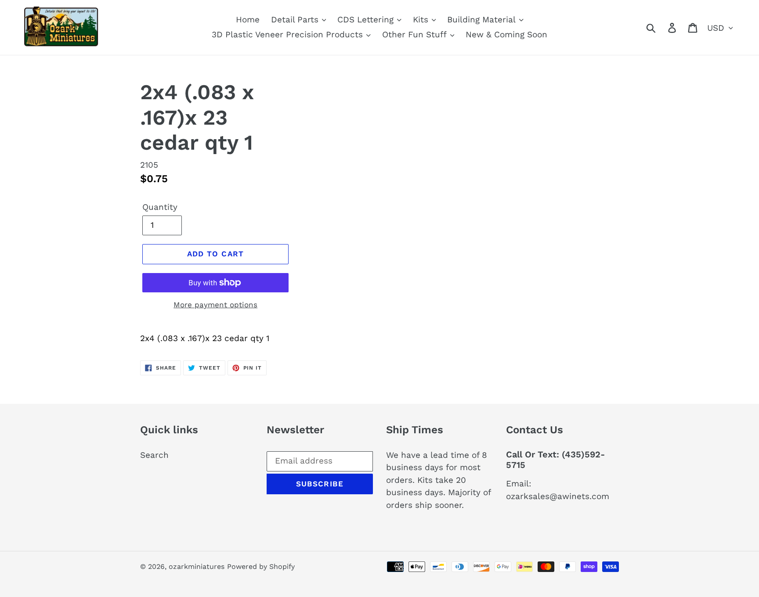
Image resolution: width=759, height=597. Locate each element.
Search (154, 455)
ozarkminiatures (196, 566)
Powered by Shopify (261, 566)
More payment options (215, 304)
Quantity (159, 207)
